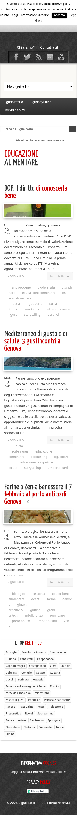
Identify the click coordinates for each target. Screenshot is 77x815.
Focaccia (38, 679)
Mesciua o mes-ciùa (18, 693)
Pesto (41, 706)
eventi (35, 599)
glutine (35, 610)
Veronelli (54, 314)
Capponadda (45, 659)
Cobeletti (11, 672)
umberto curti (58, 467)
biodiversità (46, 287)
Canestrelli (26, 659)
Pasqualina (26, 706)
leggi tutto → (59, 276)
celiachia (39, 593)
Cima (53, 666)
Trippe (60, 727)
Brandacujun (58, 652)
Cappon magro (15, 666)
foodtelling (39, 456)
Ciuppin (65, 666)
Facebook (16, 57)
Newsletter (50, 57)
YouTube (61, 57)
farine (51, 599)
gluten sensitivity (18, 607)
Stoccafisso (13, 727)
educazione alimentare (38, 292)
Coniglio (26, 672)
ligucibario (34, 303)
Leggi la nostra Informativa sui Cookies (39, 772)
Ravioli (29, 713)
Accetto (59, 15)
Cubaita (55, 672)
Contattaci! (49, 47)
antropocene (21, 287)
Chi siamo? (26, 47)
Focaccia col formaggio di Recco (26, 686)
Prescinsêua (13, 713)
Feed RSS (38, 57)
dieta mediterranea (18, 448)
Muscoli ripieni (15, 700)
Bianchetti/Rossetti (33, 652)
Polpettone (56, 706)
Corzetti (41, 672)
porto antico (21, 621)
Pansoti (10, 706)
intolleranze (34, 615)
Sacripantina (45, 713)
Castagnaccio (37, 666)
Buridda (11, 659)
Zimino (10, 734)
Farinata (23, 679)
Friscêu (54, 686)
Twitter (27, 57)
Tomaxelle (45, 727)
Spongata (54, 720)
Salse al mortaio (16, 720)
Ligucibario (16, 275)
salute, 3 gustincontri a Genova (35, 341)
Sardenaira (37, 720)
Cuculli (10, 679)
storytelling (32, 314)
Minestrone (42, 693)
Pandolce (34, 700)
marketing (32, 309)
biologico (19, 593)
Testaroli (29, 727)
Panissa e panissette (57, 700)
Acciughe (11, 652)
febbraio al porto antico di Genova (38, 494)
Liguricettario (13, 102)
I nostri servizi (14, 110)
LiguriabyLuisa (40, 102)
